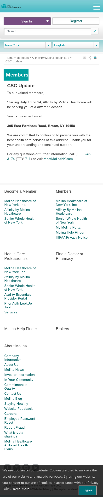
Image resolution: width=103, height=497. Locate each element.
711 (28, 159)
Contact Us (12, 393)
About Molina (15, 346)
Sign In (26, 21)
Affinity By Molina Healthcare (51, 58)
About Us (11, 364)
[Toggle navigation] (97, 6)
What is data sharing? (13, 434)
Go (95, 31)
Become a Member (20, 191)
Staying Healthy (16, 403)
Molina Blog (13, 398)
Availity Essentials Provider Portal (17, 296)
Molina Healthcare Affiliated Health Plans (18, 445)
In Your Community (18, 380)
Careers (10, 413)
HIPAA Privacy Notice (72, 237)
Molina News (14, 369)
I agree (87, 490)
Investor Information (19, 375)
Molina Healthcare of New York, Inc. (20, 203)
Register (76, 21)
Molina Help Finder (70, 232)
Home (10, 58)
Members (23, 58)
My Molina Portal (68, 227)
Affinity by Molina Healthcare (17, 211)
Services (10, 312)
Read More (21, 489)
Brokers (62, 329)
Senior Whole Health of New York (19, 220)
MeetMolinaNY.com (58, 159)
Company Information (13, 357)
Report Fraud (14, 427)
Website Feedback (18, 408)
